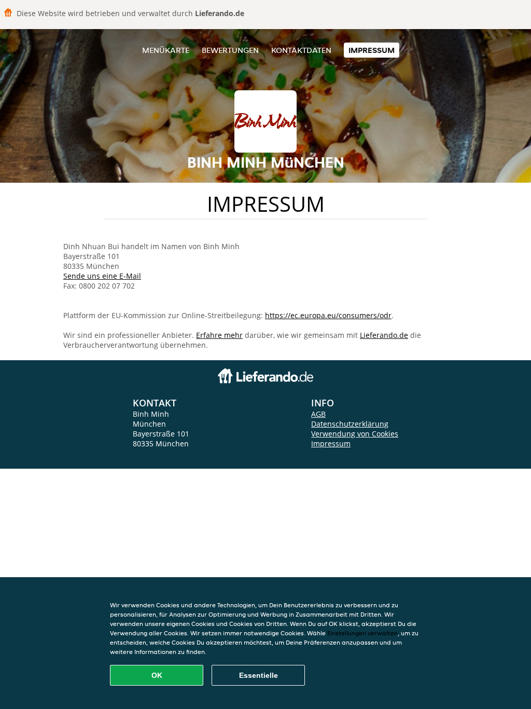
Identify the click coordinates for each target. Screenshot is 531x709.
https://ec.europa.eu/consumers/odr (328, 315)
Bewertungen (230, 50)
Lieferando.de (384, 335)
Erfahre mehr (219, 335)
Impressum (371, 50)
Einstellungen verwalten (362, 633)
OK (156, 675)
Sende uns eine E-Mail (102, 276)
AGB (318, 414)
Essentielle (258, 675)
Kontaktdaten (301, 50)
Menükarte (165, 50)
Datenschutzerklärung (349, 424)
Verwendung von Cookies (354, 434)
